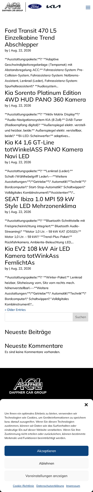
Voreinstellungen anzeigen (46, 476)
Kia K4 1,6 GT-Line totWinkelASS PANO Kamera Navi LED (44, 149)
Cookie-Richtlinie (23, 485)
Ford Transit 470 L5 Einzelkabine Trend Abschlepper (30, 37)
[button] (86, 404)
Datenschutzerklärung (50, 485)
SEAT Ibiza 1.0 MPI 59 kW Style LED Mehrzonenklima (40, 202)
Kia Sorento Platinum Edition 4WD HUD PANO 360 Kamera (45, 96)
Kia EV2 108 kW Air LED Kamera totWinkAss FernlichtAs (37, 255)
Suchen (80, 317)
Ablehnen (46, 463)
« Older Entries (15, 310)
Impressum (73, 485)
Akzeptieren (46, 451)
